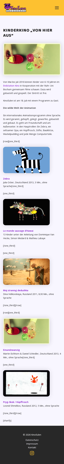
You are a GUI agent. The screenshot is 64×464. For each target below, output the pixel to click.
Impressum (32, 443)
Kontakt (32, 447)
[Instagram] (32, 453)
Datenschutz (32, 439)
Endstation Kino (11, 85)
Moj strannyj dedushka (15, 290)
